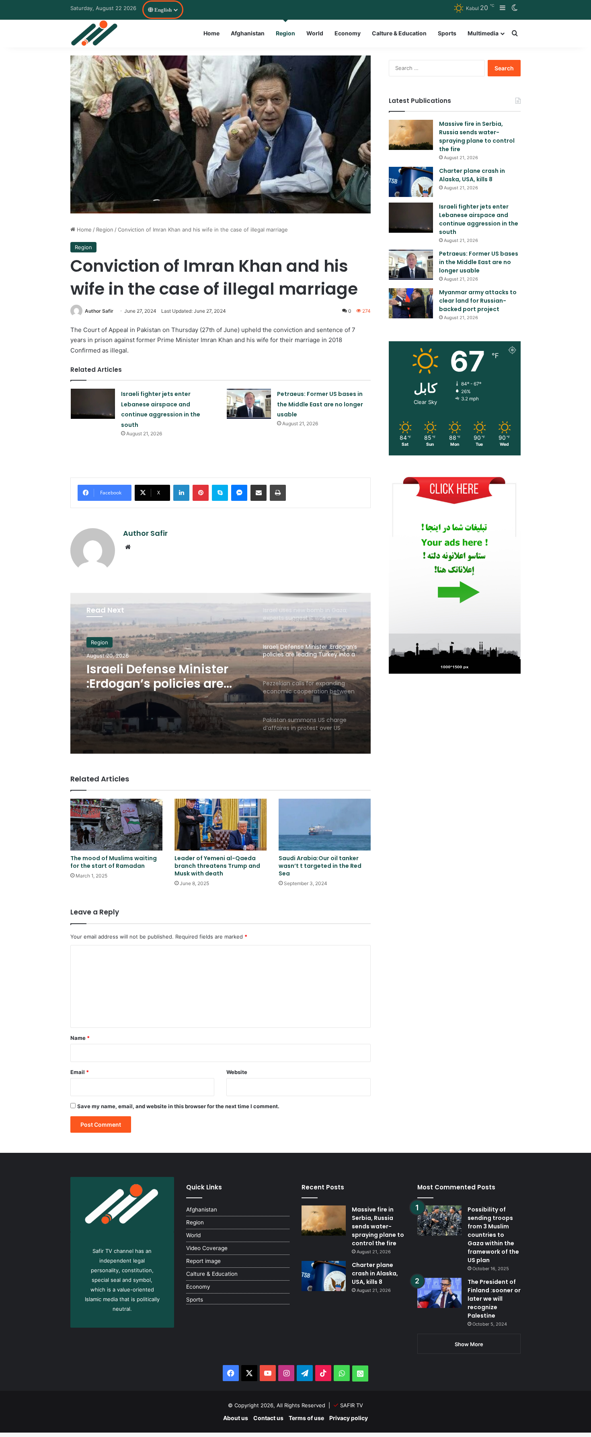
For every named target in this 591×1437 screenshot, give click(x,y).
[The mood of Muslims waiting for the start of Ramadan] (116, 825)
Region (285, 33)
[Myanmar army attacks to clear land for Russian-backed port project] (411, 303)
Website (236, 1072)
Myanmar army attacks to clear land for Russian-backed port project (478, 300)
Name (80, 1038)
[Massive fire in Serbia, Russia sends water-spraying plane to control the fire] (411, 135)
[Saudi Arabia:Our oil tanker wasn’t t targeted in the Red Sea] (325, 825)
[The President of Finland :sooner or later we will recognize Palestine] (439, 1293)
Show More (469, 1344)
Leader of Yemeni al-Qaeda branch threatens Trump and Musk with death (217, 865)
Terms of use (306, 1417)
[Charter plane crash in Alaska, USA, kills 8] (411, 182)
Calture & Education (399, 33)
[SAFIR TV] (94, 33)
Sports (447, 33)
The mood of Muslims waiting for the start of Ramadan (113, 862)
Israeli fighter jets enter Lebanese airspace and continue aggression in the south (478, 219)
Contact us (268, 1417)
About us (235, 1417)
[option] (220, 673)
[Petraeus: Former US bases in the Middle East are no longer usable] (249, 404)
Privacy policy (348, 1417)
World (314, 33)
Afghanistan (248, 33)
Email (79, 1072)
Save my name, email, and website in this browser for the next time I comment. (178, 1106)
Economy (347, 33)
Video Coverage (207, 1248)
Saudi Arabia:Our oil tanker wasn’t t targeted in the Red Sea (320, 865)
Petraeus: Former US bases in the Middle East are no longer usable (320, 404)
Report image (203, 1261)
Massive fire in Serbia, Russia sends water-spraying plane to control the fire (477, 136)
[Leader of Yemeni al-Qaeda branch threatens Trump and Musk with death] (220, 825)
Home (211, 33)
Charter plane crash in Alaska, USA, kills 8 (472, 175)
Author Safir (99, 311)
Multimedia (483, 33)
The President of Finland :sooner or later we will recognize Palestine (494, 1299)
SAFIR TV (351, 1405)
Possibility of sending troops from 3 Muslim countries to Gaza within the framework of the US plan (493, 1234)
